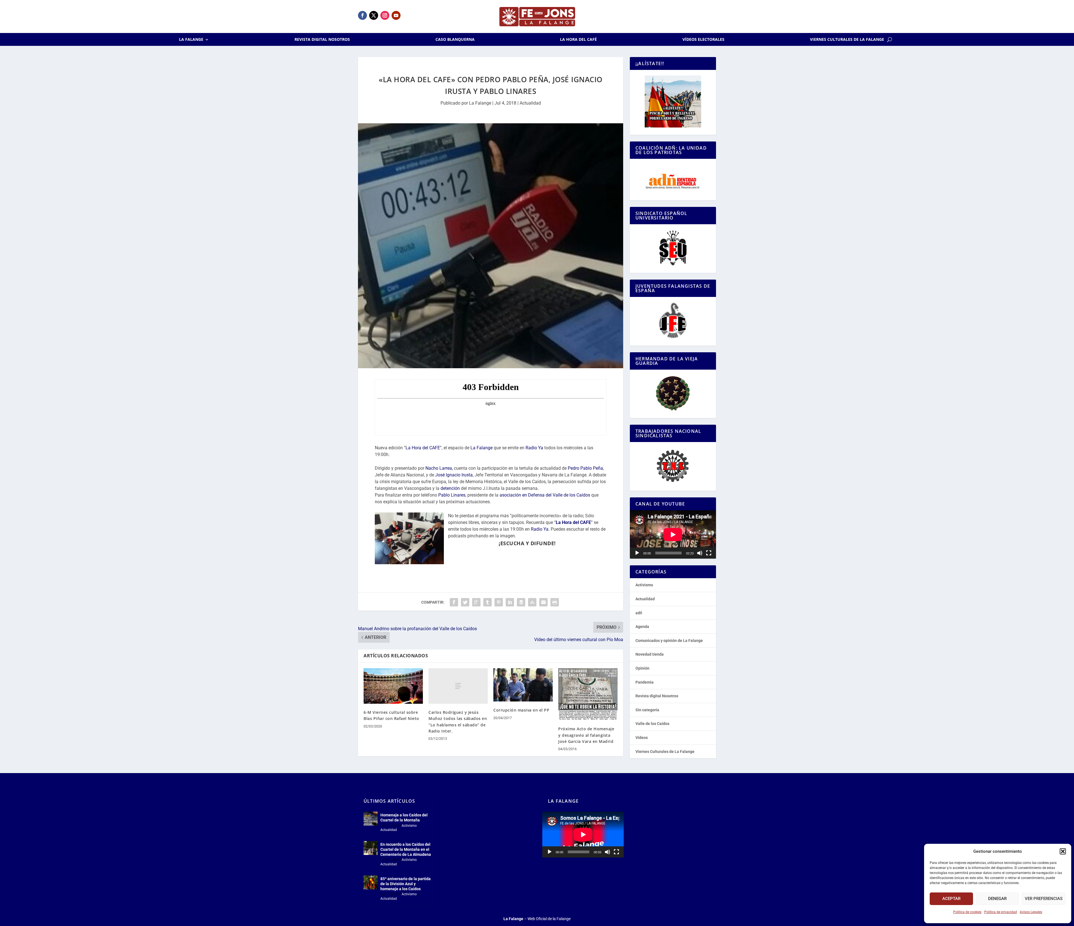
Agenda (642, 626)
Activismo (644, 585)
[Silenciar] (700, 553)
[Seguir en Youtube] (396, 15)
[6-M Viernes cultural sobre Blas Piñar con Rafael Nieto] (393, 686)
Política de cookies (967, 912)
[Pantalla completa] (709, 553)
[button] (1063, 851)
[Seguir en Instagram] (384, 15)
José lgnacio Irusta (454, 475)
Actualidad (530, 103)
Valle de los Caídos (652, 723)
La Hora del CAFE (423, 447)
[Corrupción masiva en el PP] (523, 684)
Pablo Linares (451, 495)
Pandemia (644, 682)
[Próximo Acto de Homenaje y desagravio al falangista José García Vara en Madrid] (588, 694)
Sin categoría (647, 710)
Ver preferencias (1044, 898)
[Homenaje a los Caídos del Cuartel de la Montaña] (371, 819)
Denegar (997, 898)
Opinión (642, 668)
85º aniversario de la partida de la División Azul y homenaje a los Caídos (405, 884)
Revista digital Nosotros (322, 39)
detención (450, 488)
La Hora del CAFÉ (578, 39)
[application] (673, 534)
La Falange (191, 39)
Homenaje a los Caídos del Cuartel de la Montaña (404, 817)
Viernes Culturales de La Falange (847, 39)
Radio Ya (534, 447)
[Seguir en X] (373, 15)
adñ (638, 613)
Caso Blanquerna (455, 39)
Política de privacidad (1000, 912)
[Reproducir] (637, 553)
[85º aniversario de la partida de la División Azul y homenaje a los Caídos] (371, 882)
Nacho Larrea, (439, 468)
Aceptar (951, 898)
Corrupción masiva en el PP (521, 710)
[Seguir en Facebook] (362, 15)
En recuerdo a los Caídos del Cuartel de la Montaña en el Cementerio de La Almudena (405, 849)
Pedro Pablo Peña (585, 468)
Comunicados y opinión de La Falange (669, 640)
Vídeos (641, 737)
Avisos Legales (1031, 912)
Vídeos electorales (703, 39)
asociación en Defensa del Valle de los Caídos (545, 495)
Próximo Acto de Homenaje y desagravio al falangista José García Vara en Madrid (586, 735)
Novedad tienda (649, 654)
